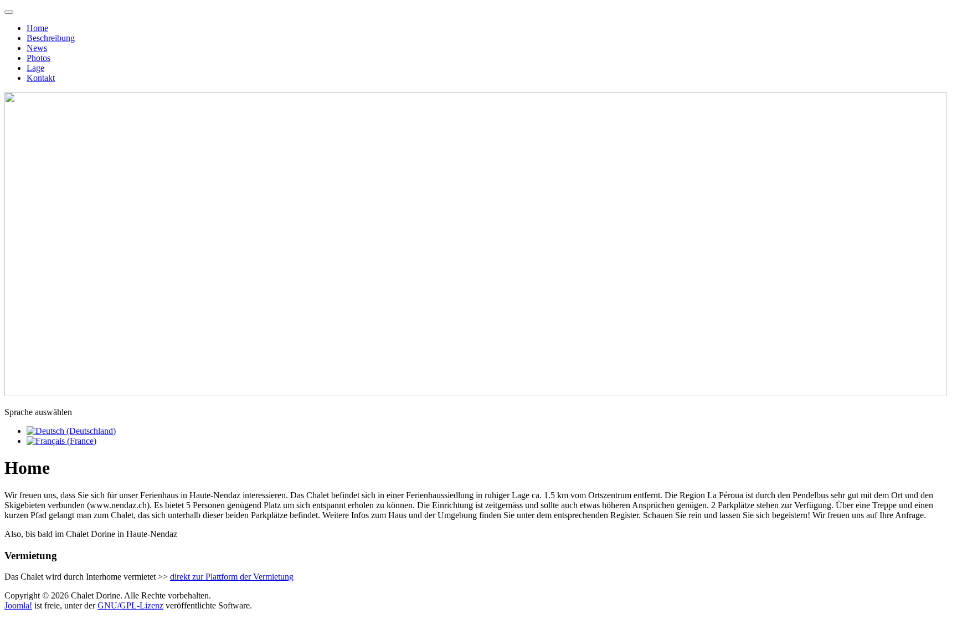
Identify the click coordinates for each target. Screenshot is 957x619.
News (37, 48)
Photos (38, 58)
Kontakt (41, 78)
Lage (35, 68)
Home (37, 28)
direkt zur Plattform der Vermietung (232, 576)
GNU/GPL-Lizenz (130, 605)
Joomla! (18, 605)
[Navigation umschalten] (8, 12)
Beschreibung (51, 38)
